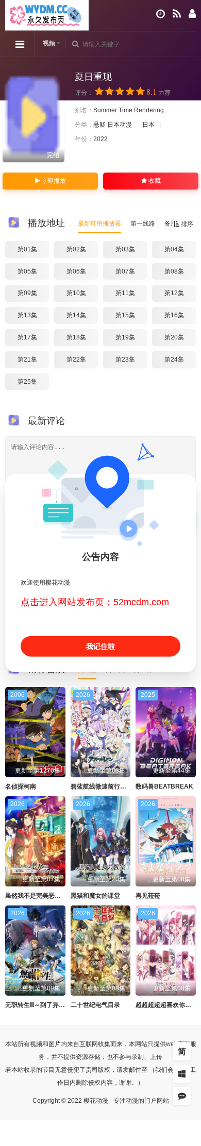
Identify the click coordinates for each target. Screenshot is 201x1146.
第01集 (27, 249)
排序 (186, 224)
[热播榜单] (177, 14)
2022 (100, 139)
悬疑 (99, 124)
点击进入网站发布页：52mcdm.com (95, 602)
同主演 (115, 669)
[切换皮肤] (182, 1074)
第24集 (174, 359)
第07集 (125, 271)
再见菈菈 (148, 895)
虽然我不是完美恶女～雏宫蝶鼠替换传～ (60, 895)
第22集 (76, 359)
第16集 (174, 315)
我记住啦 (100, 646)
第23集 (125, 359)
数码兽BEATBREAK (164, 786)
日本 (148, 124)
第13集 (27, 315)
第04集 (174, 249)
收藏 (154, 180)
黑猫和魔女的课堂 (95, 895)
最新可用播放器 (99, 223)
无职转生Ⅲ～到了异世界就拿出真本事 (56, 1004)
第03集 (125, 249)
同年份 (142, 669)
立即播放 (53, 180)
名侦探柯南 (20, 786)
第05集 (27, 271)
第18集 (76, 337)
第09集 (27, 293)
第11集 (125, 293)
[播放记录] (160, 14)
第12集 (174, 293)
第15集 (125, 315)
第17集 (27, 337)
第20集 (174, 337)
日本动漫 (119, 124)
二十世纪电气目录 (95, 1004)
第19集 (125, 337)
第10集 (76, 293)
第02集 (76, 249)
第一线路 (142, 223)
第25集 (27, 381)
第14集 (76, 315)
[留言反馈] (182, 1096)
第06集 (76, 271)
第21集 (27, 359)
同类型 (87, 669)
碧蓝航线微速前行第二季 (105, 786)
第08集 (174, 271)
